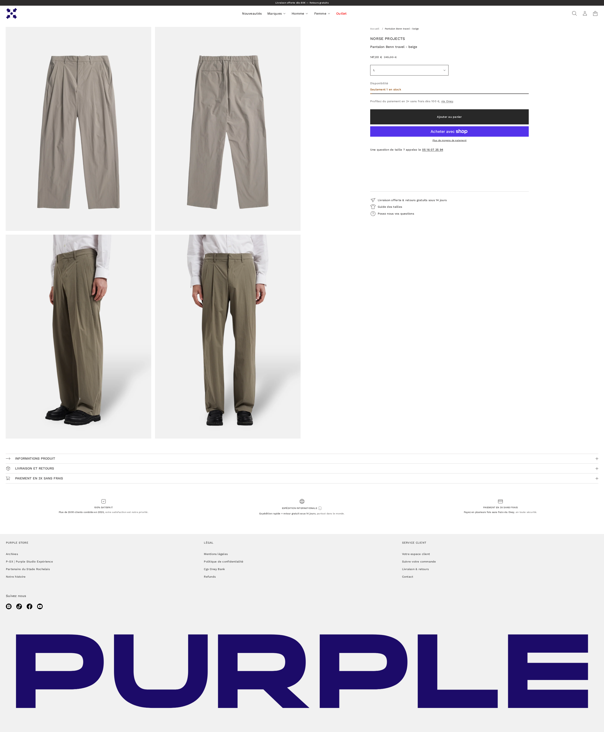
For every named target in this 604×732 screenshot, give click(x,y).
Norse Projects (387, 38)
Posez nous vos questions (396, 213)
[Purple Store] (11, 13)
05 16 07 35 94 (432, 149)
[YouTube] (40, 606)
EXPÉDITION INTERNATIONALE (300, 508)
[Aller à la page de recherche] (574, 13)
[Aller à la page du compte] (585, 13)
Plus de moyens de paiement (449, 140)
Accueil (374, 28)
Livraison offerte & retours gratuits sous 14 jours (412, 200)
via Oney (447, 101)
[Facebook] (29, 606)
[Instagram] (9, 606)
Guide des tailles (390, 206)
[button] (574, 13)
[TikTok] (19, 606)
